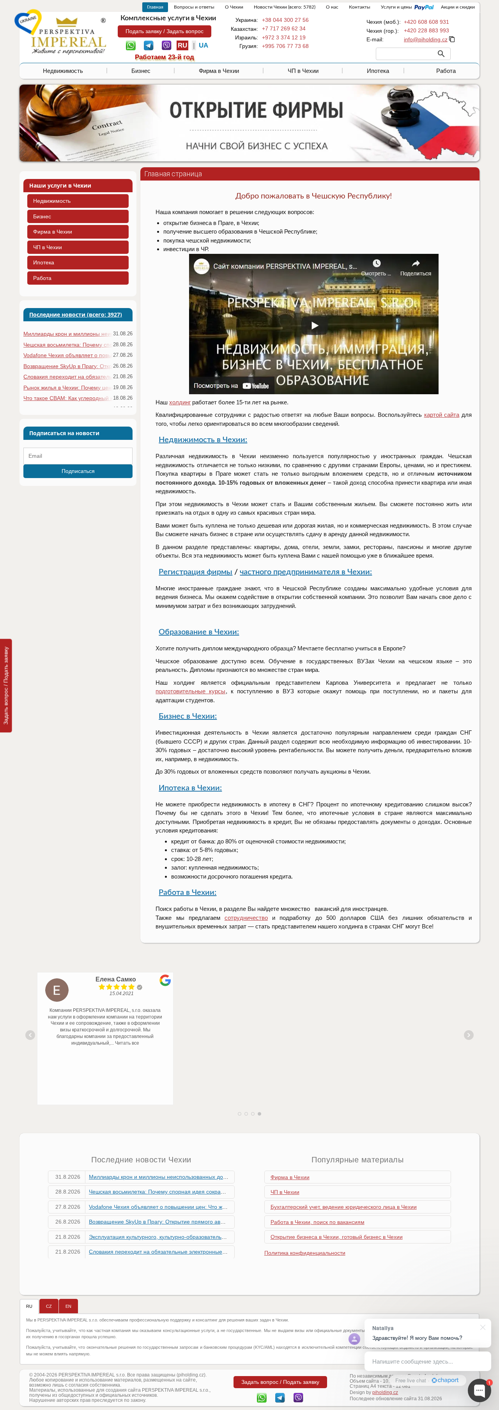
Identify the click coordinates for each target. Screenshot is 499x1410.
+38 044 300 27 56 (285, 20)
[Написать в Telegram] (148, 45)
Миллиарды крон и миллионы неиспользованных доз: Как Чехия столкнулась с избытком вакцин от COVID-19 (68, 334)
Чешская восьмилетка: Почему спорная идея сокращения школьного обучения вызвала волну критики (68, 345)
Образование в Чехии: (199, 632)
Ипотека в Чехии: (190, 788)
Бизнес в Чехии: (188, 716)
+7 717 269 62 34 (284, 28)
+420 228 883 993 (426, 30)
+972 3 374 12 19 (284, 37)
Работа (446, 70)
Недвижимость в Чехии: (203, 440)
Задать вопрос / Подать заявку (6, 685)
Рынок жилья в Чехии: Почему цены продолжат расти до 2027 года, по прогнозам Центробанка (68, 387)
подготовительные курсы (190, 691)
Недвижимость (63, 70)
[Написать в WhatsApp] (130, 45)
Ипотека (378, 70)
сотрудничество (246, 917)
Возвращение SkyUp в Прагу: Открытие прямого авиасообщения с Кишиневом (68, 366)
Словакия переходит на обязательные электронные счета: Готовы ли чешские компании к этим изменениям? (68, 377)
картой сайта (442, 414)
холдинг (180, 402)
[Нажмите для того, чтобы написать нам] (426, 39)
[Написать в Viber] (166, 45)
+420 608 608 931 (426, 22)
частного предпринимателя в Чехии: (306, 572)
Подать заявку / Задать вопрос (164, 31)
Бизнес (140, 70)
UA (203, 45)
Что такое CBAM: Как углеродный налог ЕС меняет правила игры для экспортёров (68, 398)
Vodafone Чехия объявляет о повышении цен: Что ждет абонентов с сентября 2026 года (68, 355)
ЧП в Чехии (303, 70)
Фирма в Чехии (219, 70)
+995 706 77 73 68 (285, 46)
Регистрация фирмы (195, 572)
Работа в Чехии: (187, 892)
